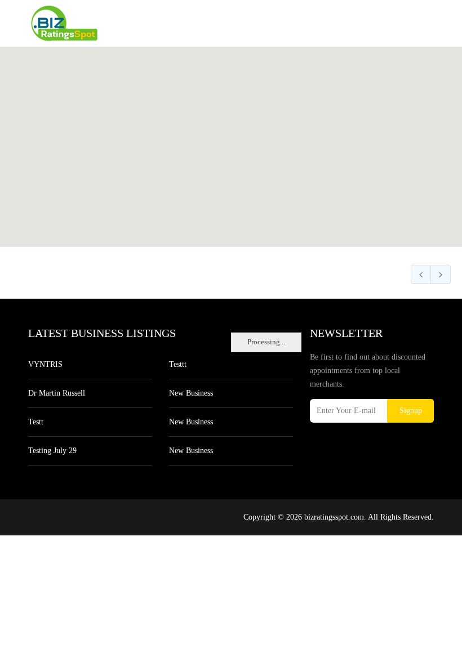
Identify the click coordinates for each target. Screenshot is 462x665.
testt (35, 422)
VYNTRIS (45, 364)
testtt (177, 364)
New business (191, 393)
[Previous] (421, 274)
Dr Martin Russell (56, 393)
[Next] (440, 274)
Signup (410, 410)
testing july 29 (52, 450)
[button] (231, 140)
